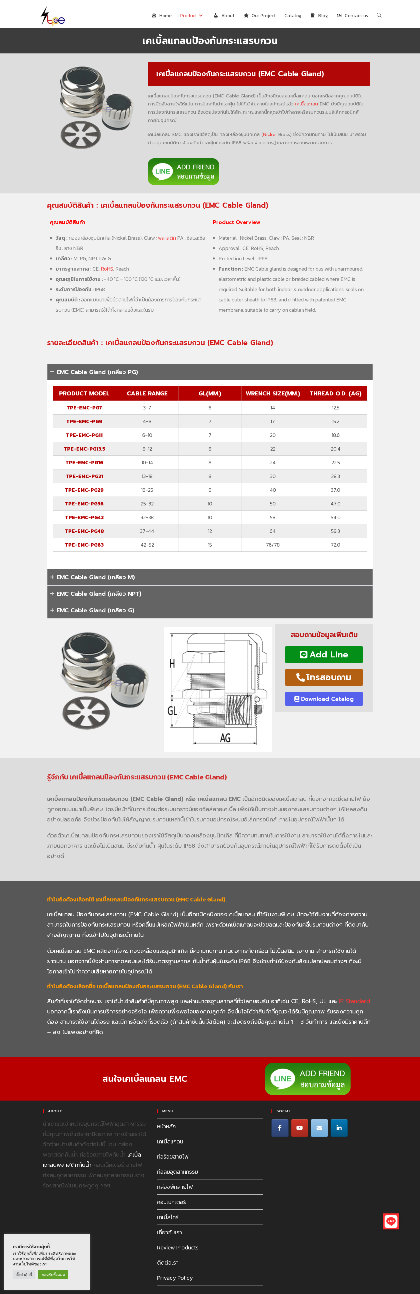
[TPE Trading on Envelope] (319, 1128)
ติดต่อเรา (168, 1262)
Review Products (178, 1247)
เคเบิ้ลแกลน (306, 104)
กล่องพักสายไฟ (175, 1187)
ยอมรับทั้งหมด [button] (53, 1275)
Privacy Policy (175, 1277)
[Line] (339, 1128)
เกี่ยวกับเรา (169, 1232)
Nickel (270, 134)
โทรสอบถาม (328, 677)
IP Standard (354, 1001)
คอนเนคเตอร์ (171, 1202)
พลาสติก (167, 238)
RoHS (107, 269)
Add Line (328, 654)
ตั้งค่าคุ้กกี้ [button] (24, 1275)
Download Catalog (327, 699)
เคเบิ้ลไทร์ (168, 1217)
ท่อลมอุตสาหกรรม (177, 1171)
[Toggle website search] (379, 15)
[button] (391, 1221)
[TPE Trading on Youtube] (299, 1128)
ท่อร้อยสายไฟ (172, 1156)
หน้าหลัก (166, 1126)
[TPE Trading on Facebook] (280, 1128)
